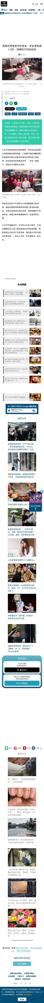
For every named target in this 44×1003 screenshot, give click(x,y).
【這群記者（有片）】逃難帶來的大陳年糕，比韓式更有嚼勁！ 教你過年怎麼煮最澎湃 (16, 351)
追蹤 (19, 748)
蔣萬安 (8, 114)
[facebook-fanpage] (21, 983)
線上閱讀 (22, 963)
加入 (10, 748)
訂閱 (28, 748)
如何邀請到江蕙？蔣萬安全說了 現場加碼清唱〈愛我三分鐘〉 (16, 322)
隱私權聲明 (27, 994)
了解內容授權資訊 (23, 950)
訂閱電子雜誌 (29, 973)
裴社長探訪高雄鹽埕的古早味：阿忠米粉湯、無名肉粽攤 (16, 360)
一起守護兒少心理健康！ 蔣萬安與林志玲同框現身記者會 (16, 312)
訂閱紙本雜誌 (4, 4)
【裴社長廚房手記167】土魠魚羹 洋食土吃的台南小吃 (16, 370)
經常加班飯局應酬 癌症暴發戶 (15, 397)
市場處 (37, 114)
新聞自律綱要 (31, 976)
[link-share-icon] (15, 103)
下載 (37, 748)
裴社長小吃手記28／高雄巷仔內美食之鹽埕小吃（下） (16, 379)
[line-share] (11, 103)
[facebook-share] (6, 103)
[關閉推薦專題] (42, 491)
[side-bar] (41, 4)
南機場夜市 (22, 114)
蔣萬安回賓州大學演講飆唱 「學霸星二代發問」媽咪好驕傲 (16, 293)
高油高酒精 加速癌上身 (17, 504)
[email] (30, 983)
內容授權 (11, 976)
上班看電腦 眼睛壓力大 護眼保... (21, 560)
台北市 (14, 114)
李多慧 (31, 114)
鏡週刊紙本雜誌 (22, 948)
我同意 (22, 999)
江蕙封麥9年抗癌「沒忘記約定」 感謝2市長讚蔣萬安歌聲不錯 (16, 303)
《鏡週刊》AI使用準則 (22, 979)
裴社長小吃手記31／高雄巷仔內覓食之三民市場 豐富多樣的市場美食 (16, 332)
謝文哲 (12, 98)
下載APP (20, 976)
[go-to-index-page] (19, 55)
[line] (15, 983)
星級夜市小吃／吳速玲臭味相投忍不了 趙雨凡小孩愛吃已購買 (16, 341)
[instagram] (26, 983)
